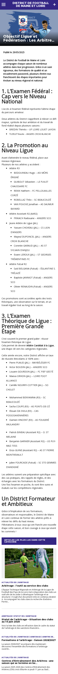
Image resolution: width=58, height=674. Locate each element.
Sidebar (54, 4)
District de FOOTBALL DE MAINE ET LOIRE (31, 4)
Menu (5, 4)
